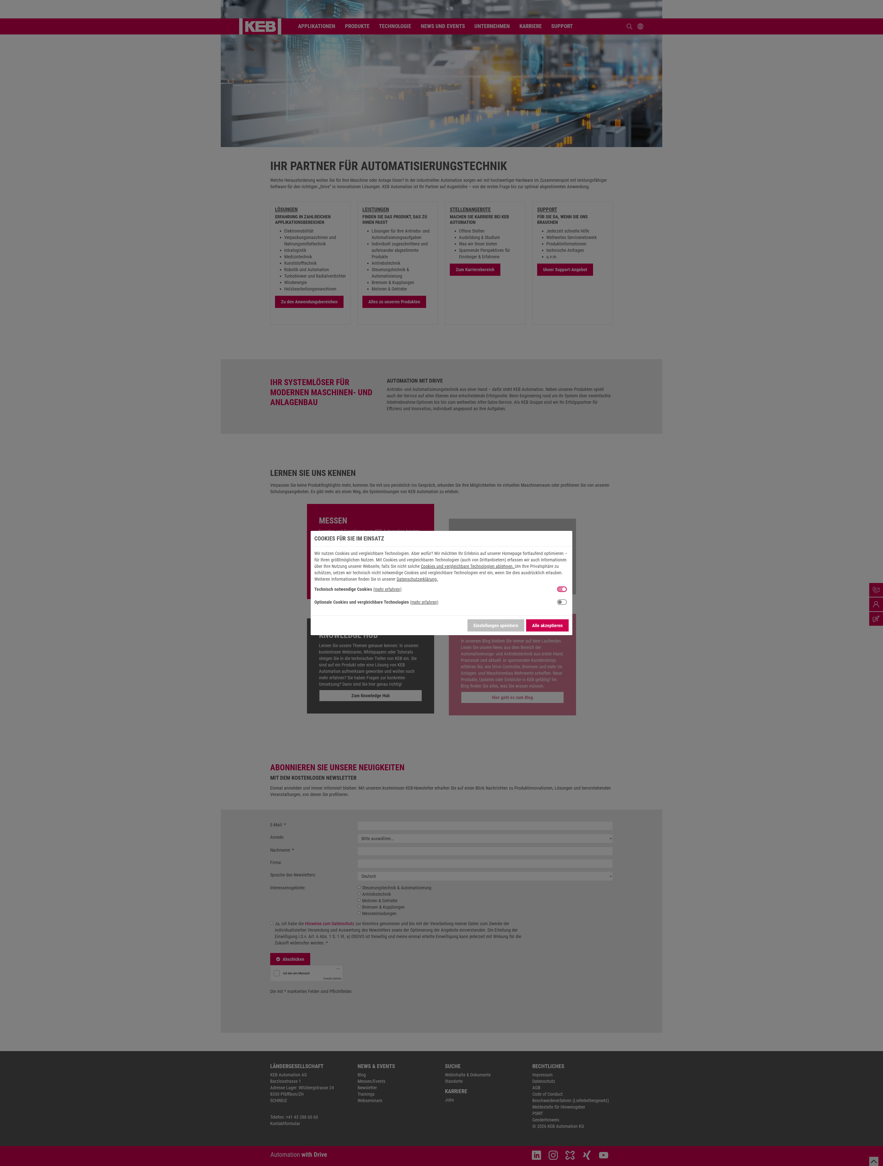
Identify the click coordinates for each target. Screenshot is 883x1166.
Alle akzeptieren (547, 625)
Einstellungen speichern (495, 625)
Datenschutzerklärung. (417, 579)
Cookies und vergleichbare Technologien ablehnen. (468, 566)
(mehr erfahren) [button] (387, 589)
